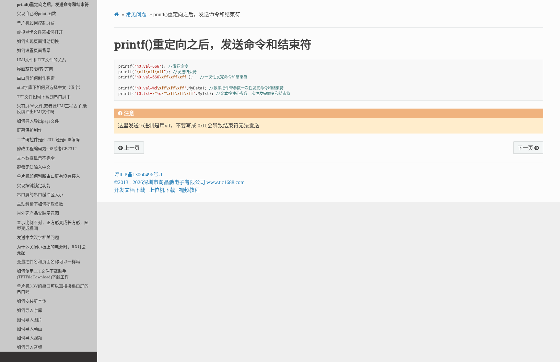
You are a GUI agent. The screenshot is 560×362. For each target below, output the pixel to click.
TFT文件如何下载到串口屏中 (44, 96)
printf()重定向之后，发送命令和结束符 (53, 4)
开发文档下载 (129, 190)
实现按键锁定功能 (34, 185)
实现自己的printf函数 (36, 13)
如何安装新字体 (31, 301)
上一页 (131, 148)
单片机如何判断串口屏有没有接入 (48, 176)
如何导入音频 (29, 347)
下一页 (526, 148)
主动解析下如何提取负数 (40, 204)
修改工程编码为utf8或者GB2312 (47, 148)
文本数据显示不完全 (36, 158)
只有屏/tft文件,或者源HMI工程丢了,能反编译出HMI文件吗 (52, 108)
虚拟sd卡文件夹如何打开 (40, 31)
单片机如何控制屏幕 (36, 22)
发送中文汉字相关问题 (38, 237)
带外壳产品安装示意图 (38, 213)
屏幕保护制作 (29, 130)
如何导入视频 (29, 337)
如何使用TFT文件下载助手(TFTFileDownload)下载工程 (43, 274)
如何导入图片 (29, 319)
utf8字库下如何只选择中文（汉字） (50, 87)
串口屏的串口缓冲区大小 (40, 194)
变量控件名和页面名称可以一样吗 (48, 261)
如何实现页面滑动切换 (38, 41)
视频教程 (189, 190)
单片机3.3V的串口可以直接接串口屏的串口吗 (52, 289)
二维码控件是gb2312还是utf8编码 (48, 139)
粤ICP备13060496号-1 (138, 174)
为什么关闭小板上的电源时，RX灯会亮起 (51, 249)
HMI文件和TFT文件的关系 (41, 59)
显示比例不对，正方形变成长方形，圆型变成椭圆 (52, 225)
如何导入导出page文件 (38, 121)
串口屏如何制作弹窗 (36, 78)
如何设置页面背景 (34, 50)
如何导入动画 (29, 328)
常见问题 (136, 14)
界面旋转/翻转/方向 (35, 68)
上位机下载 (162, 190)
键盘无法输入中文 (34, 167)
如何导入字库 (29, 310)
